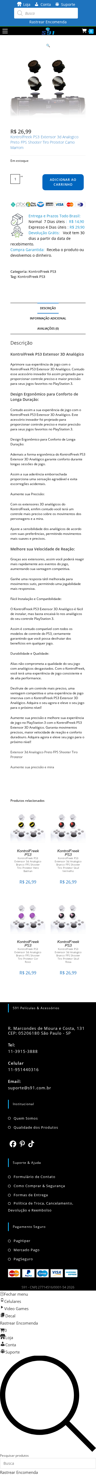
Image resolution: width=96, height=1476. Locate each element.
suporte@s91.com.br (29, 1087)
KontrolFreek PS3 (42, 271)
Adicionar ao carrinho (63, 182)
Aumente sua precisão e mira (32, 767)
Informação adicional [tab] (48, 318)
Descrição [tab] (48, 308)
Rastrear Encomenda (48, 21)
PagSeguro (23, 1259)
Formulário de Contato (34, 1176)
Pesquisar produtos (14, 1455)
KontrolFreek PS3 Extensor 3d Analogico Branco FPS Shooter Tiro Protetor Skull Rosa (68, 955)
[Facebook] (13, 1143)
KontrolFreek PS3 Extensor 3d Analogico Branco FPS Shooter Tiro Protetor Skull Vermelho (68, 864)
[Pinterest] (22, 1143)
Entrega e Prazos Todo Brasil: (55, 215)
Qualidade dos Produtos (36, 1127)
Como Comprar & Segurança (39, 1185)
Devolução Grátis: (45, 232)
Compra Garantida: (27, 249)
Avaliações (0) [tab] (48, 328)
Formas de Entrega (31, 1194)
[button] (48, 45)
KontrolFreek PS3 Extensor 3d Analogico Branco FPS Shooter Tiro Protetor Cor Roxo (27, 955)
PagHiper (22, 1240)
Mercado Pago (27, 1249)
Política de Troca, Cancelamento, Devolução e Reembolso (40, 1207)
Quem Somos (26, 1118)
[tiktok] (31, 1143)
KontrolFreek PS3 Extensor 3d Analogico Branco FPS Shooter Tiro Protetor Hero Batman (27, 864)
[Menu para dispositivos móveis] (5, 31)
